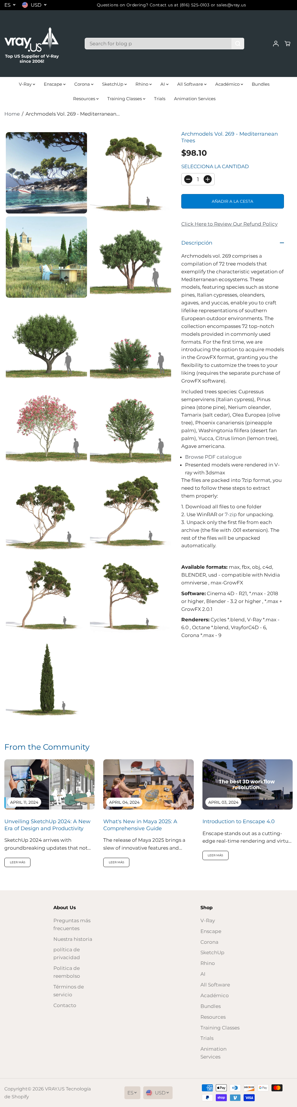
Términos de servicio (68, 990)
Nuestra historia (72, 939)
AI (163, 84)
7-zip (231, 514)
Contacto (64, 1005)
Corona (82, 84)
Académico (228, 84)
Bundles (260, 84)
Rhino (142, 84)
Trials (159, 98)
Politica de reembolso (66, 972)
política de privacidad (66, 953)
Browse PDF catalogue (213, 457)
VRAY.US (55, 1089)
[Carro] (287, 43)
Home (12, 114)
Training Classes (125, 98)
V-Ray (26, 84)
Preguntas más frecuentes (71, 924)
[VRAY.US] (31, 43)
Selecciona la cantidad (215, 166)
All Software (190, 84)
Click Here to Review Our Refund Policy (229, 224)
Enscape (53, 84)
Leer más (17, 862)
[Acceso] (276, 43)
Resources (84, 98)
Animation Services (194, 98)
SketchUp (113, 84)
